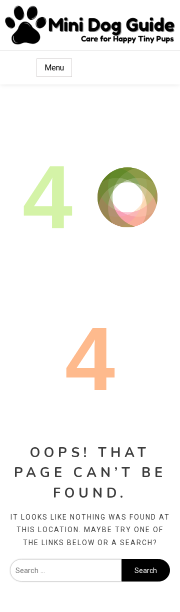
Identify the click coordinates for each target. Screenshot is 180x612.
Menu (54, 67)
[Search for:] (66, 570)
